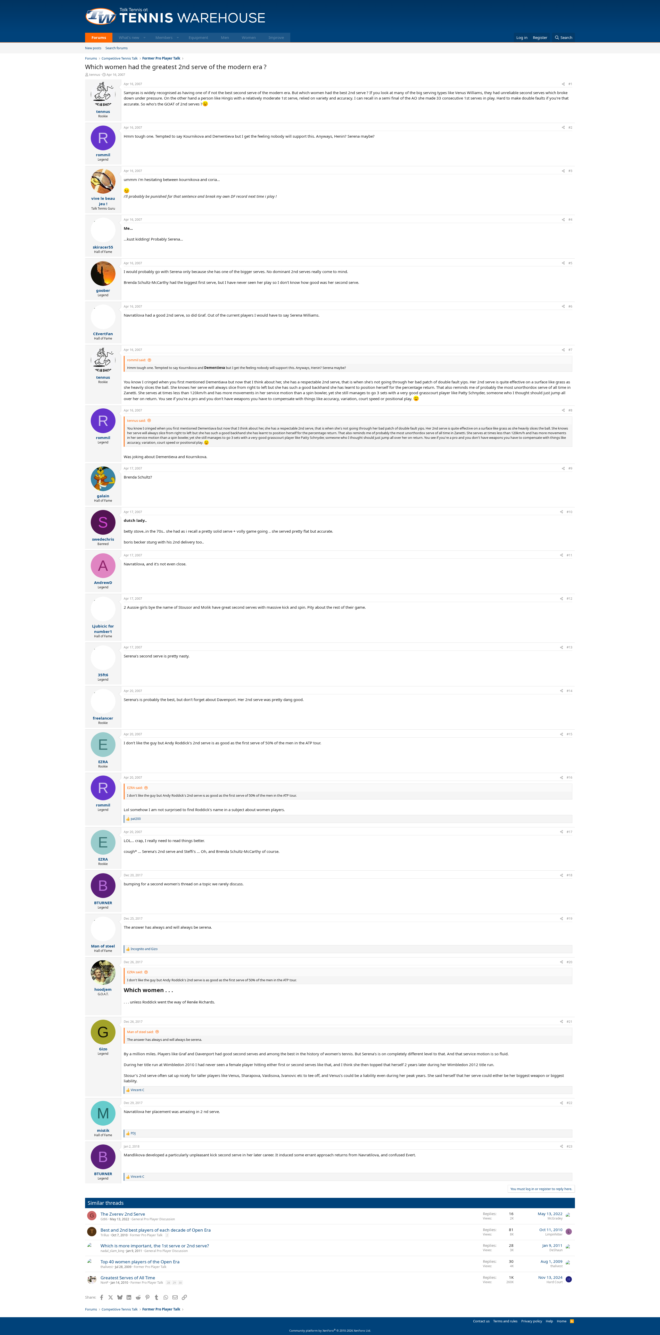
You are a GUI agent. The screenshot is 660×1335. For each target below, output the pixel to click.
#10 (569, 512)
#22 (569, 1103)
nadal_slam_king (112, 1251)
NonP (104, 1282)
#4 (570, 219)
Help (549, 1321)
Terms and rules (505, 1321)
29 (174, 1282)
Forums (99, 37)
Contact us (481, 1321)
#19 (569, 918)
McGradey (555, 1218)
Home (561, 1321)
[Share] (563, 84)
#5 (570, 263)
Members (163, 37)
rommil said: (136, 360)
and (144, 949)
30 (180, 1282)
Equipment (198, 37)
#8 (570, 410)
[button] (144, 37)
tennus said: (136, 420)
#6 (570, 306)
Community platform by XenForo (330, 1330)
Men (225, 37)
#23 (569, 1146)
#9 (570, 468)
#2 (570, 127)
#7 (570, 350)
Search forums (116, 48)
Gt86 (104, 1219)
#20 (569, 962)
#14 (569, 691)
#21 (569, 1021)
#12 (569, 598)
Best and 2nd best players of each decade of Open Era (156, 1230)
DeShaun (556, 1250)
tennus (94, 74)
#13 (569, 647)
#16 (569, 777)
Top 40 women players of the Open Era (140, 1262)
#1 (570, 84)
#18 (569, 875)
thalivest (107, 1267)
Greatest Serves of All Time (128, 1278)
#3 (570, 171)
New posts (93, 48)
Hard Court (555, 1282)
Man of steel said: (140, 1031)
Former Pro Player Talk (146, 1235)
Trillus (105, 1235)
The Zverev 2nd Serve (123, 1214)
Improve (276, 37)
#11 (569, 555)
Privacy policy (531, 1321)
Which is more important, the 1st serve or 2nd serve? (155, 1246)
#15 (569, 734)
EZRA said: (135, 787)
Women (249, 37)
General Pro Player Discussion (153, 1219)
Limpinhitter (554, 1234)
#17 (569, 832)
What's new (129, 37)
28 (168, 1282)
